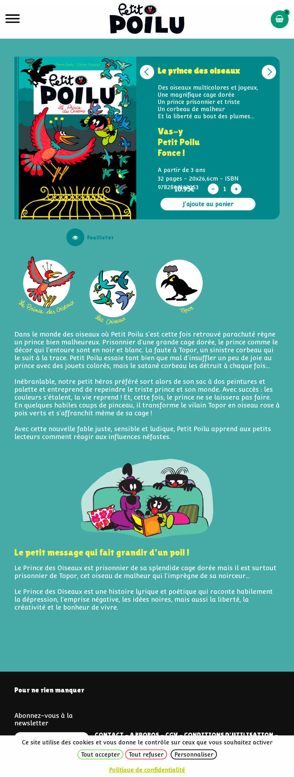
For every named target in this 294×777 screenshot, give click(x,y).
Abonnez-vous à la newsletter (43, 719)
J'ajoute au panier (208, 204)
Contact (109, 734)
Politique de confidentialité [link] (147, 770)
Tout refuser (146, 754)
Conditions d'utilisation (228, 734)
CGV (171, 734)
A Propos (144, 734)
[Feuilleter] (75, 237)
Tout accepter (100, 754)
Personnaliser (193, 754)
